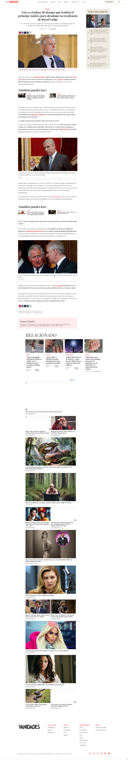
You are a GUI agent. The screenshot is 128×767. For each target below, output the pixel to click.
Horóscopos (75, 2)
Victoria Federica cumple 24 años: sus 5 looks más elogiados (66, 212)
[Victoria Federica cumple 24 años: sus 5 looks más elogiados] (52, 212)
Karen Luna (98, 371)
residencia (38, 312)
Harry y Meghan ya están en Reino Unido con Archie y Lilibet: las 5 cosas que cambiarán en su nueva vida (99, 32)
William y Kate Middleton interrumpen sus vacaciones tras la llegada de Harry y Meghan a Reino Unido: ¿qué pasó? (99, 49)
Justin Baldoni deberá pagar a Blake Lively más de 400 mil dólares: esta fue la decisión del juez (98, 41)
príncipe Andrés (25, 312)
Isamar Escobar (37, 370)
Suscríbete (109, 2)
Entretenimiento (43, 2)
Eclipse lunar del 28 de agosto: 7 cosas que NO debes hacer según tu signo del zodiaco (73, 361)
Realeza (53, 2)
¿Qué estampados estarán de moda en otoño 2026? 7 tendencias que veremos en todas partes (33, 362)
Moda (59, 2)
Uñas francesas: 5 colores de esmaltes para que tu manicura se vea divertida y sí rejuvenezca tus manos (92, 363)
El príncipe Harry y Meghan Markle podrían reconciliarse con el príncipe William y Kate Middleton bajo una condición (36, 97)
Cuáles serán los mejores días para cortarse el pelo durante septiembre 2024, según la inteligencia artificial (36, 213)
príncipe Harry (56, 197)
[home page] (13, 2)
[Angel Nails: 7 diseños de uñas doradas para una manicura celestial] (54, 346)
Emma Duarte (53, 28)
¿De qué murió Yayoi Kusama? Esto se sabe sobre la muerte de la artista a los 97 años (99, 65)
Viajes (84, 2)
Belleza (66, 2)
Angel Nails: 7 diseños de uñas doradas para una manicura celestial (53, 360)
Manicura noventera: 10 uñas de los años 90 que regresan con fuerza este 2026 (98, 57)
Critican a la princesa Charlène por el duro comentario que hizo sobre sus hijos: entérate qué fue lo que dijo (66, 97)
